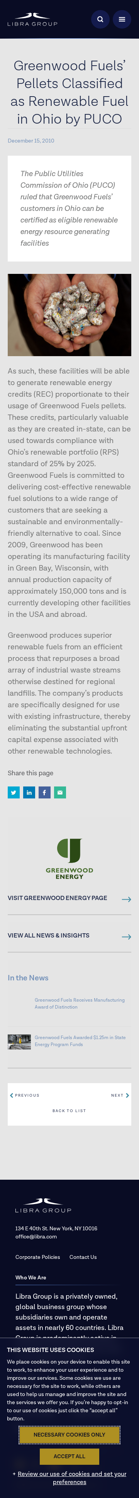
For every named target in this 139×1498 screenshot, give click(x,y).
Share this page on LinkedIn (29, 792)
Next (117, 1095)
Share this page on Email (60, 792)
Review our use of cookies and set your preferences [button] (72, 1478)
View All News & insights (49, 936)
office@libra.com (36, 1236)
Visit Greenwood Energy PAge (57, 898)
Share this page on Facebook (45, 792)
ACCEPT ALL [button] (69, 1456)
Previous (27, 1095)
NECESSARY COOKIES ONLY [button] (69, 1435)
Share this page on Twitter (14, 792)
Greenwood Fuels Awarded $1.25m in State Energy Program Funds (80, 1041)
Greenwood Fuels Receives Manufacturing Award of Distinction (80, 1003)
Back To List (69, 1111)
